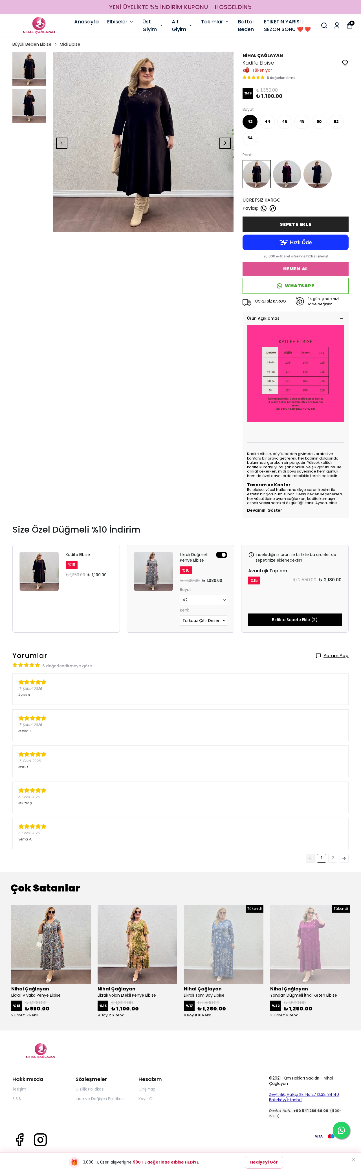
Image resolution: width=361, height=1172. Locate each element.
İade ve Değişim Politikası (100, 1099)
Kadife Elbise (78, 554)
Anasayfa (86, 21)
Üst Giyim (149, 25)
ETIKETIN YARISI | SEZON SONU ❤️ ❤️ (287, 25)
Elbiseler (117, 21)
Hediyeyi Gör (264, 1162)
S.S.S (16, 1099)
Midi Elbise (70, 44)
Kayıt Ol (145, 1099)
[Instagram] (40, 1140)
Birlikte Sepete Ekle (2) (295, 620)
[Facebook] (19, 1140)
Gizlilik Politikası (90, 1089)
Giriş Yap (146, 1089)
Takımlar (212, 21)
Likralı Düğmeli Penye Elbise (194, 557)
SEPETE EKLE (295, 224)
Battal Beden (246, 25)
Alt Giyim (179, 25)
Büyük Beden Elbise (32, 44)
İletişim (19, 1089)
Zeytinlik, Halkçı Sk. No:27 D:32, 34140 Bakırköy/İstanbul (304, 1097)
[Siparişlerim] (336, 25)
